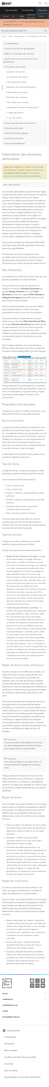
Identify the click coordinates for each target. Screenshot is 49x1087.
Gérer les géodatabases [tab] (15, 143)
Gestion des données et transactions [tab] (20, 123)
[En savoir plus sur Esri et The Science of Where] (7, 984)
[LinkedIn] (43, 981)
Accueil (6, 16)
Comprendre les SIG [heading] (10, 1005)
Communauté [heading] (7, 999)
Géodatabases (19, 36)
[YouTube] (43, 985)
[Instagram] (37, 985)
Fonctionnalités (28, 10)
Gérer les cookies (11, 1071)
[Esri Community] (32, 985)
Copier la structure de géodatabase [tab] (20, 48)
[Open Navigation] (46, 3)
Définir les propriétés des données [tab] (19, 54)
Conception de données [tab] (15, 67)
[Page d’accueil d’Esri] (7, 3)
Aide (22, 16)
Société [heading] (5, 1011)
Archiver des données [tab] (14, 138)
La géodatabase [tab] (11, 43)
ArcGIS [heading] (4, 993)
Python (41, 16)
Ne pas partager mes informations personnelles (22, 1077)
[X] (37, 981)
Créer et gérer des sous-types (17, 102)
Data (10, 36)
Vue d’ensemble (11, 10)
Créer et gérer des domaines (17, 92)
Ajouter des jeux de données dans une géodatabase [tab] (20, 60)
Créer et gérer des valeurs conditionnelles (22, 108)
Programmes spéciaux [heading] (11, 1017)
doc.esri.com (16, 24)
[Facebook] (32, 981)
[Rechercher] (40, 3)
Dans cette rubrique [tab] (11, 185)
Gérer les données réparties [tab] (16, 133)
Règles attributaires (16, 113)
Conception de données (37, 36)
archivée (33, 167)
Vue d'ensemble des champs (17, 77)
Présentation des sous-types (16, 97)
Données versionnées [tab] (14, 128)
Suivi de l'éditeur (15, 118)
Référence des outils (31, 16)
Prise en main (14, 16)
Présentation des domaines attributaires (21, 87)
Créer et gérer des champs (16, 82)
